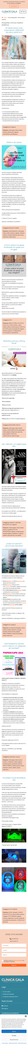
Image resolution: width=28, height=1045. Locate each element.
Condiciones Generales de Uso (10, 996)
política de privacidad (18, 960)
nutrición (20, 432)
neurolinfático (6, 134)
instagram (5, 1008)
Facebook (5, 1005)
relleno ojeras (12, 237)
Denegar (14, 1035)
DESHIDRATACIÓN (13, 430)
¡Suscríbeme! (14, 6)
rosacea (16, 918)
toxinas (19, 590)
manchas (5, 918)
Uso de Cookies (5, 1043)
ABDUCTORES (13, 323)
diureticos (14, 629)
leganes (22, 329)
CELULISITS (20, 323)
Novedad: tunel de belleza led (14, 779)
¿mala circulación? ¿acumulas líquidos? (14, 545)
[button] (26, 1016)
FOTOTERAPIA (13, 909)
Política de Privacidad (13, 1043)
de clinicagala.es (14, 961)
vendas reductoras (7, 635)
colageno (5, 916)
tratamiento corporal (14, 756)
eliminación (20, 581)
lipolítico (9, 593)
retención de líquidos (17, 633)
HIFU (10, 320)
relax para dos (11, 535)
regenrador (11, 918)
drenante (9, 584)
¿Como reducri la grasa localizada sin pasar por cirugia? (14, 247)
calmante (15, 912)
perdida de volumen (17, 763)
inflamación (11, 132)
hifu (19, 329)
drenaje (19, 629)
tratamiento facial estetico (10, 920)
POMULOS (13, 434)
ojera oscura (20, 235)
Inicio (5, 17)
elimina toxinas (12, 631)
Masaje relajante (7, 533)
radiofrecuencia (7, 435)
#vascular (23, 602)
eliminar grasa (15, 327)
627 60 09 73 (14, 941)
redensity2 (5, 237)
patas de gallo (6, 434)
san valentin (18, 535)
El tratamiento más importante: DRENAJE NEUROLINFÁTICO (14, 30)
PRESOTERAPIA (7, 633)
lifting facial (14, 432)
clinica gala (21, 231)
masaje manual (19, 531)
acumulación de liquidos (15, 628)
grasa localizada (13, 329)
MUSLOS (5, 330)
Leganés (16, 132)
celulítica (8, 586)
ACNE (10, 912)
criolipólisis (10, 762)
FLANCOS (22, 327)
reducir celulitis (12, 767)
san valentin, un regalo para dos (14, 445)
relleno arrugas (15, 435)
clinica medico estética (9, 233)
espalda (9, 529)
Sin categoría (12, 127)
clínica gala (11, 130)
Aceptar (14, 1031)
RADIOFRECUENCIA (14, 425)
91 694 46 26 (15, 938)
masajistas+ (15, 533)
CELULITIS (6, 325)
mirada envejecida (12, 235)
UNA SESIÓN (14, 332)
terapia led (21, 918)
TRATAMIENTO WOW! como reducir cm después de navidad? (14, 646)
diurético (9, 581)
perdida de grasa (7, 763)
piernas (10, 330)
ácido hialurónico (13, 231)
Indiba (4, 432)
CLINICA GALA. (13, 325)
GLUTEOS (5, 329)
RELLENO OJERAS (14, 228)
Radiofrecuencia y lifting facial (14, 342)
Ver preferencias (14, 1039)
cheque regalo (12, 527)
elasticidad (21, 430)
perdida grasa (14, 134)
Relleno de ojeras (14, 142)
